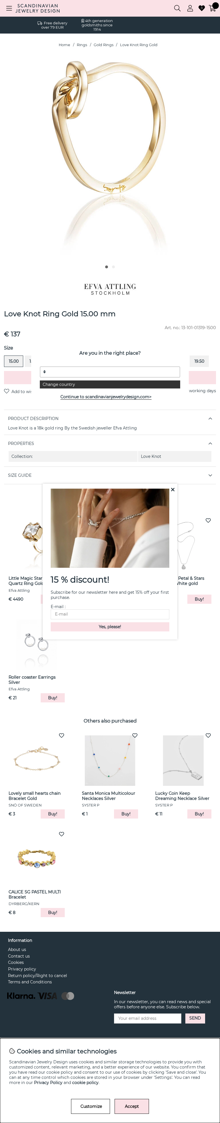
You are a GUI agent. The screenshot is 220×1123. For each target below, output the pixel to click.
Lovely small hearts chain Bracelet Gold (35, 796)
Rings (82, 45)
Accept (132, 1106)
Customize (91, 1106)
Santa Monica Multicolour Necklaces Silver (108, 796)
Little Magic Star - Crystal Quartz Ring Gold (34, 581)
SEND (195, 1018)
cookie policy (85, 1082)
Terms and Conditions (30, 982)
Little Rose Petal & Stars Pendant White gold (179, 581)
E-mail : (58, 606)
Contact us (19, 956)
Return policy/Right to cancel (37, 975)
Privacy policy (22, 969)
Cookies (16, 962)
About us (17, 949)
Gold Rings (103, 45)
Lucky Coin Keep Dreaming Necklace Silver (182, 796)
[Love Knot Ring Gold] (106, 266)
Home (64, 45)
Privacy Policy (48, 1082)
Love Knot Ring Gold (139, 45)
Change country (59, 384)
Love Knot (151, 456)
